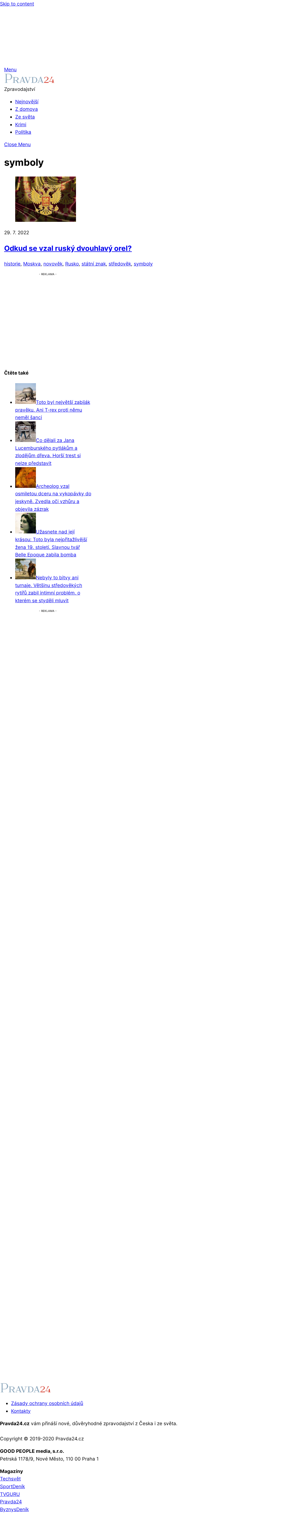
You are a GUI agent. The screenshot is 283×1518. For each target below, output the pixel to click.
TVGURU (10, 1494)
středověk (120, 264)
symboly (143, 264)
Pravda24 (11, 1501)
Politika (23, 132)
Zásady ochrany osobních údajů (47, 1403)
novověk (52, 264)
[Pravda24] (29, 81)
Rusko (72, 264)
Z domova (26, 109)
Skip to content (17, 4)
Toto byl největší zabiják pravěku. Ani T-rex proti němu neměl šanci (52, 409)
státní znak (94, 264)
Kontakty (21, 1411)
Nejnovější (26, 101)
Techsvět (10, 1479)
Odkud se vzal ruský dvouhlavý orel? (68, 248)
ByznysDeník (14, 1509)
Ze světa (25, 117)
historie (12, 264)
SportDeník (12, 1486)
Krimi (20, 124)
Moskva (32, 264)
